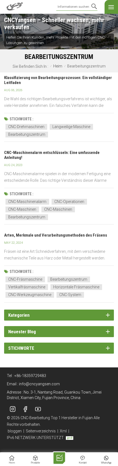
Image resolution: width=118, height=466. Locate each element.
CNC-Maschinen (22, 209)
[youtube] (38, 409)
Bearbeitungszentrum (26, 134)
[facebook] (25, 409)
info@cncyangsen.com (39, 384)
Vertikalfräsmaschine (26, 287)
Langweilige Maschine (71, 126)
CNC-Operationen (69, 201)
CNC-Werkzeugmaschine (29, 294)
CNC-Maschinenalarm (27, 201)
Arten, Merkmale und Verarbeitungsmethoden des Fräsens (55, 235)
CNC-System (70, 294)
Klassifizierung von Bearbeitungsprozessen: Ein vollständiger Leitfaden (58, 80)
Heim (57, 66)
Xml (63, 431)
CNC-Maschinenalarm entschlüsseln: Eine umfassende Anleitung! (52, 155)
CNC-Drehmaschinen (26, 126)
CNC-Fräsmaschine (25, 279)
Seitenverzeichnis (41, 431)
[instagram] (12, 409)
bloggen (15, 431)
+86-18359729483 (30, 375)
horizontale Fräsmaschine (76, 287)
